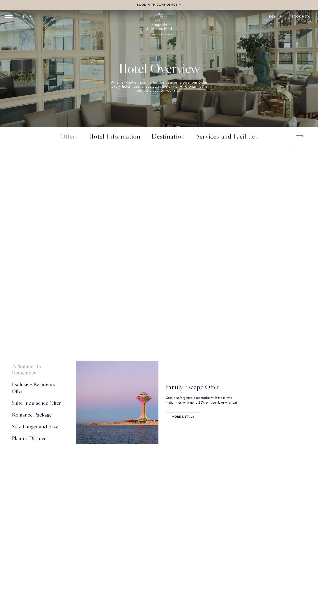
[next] (299, 135)
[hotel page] (159, 16)
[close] (180, 4)
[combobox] (27, 16)
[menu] (8, 16)
